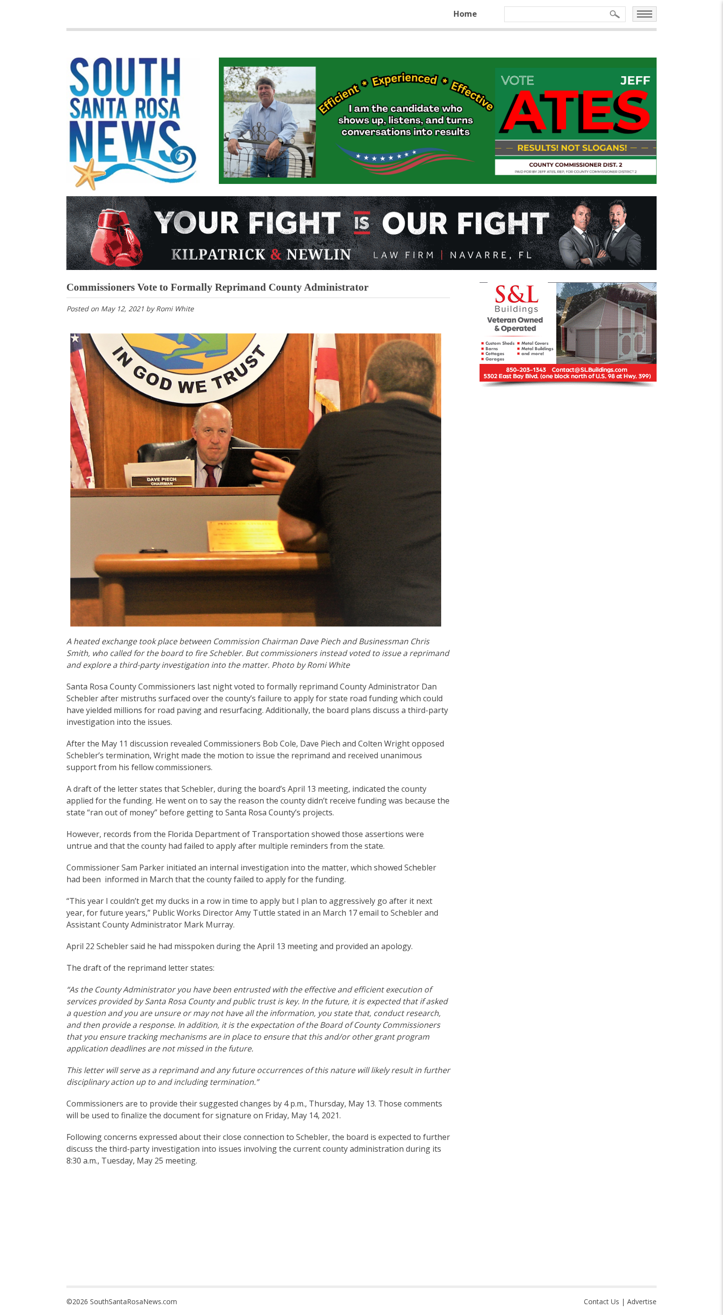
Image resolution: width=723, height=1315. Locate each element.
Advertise (642, 1301)
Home (465, 13)
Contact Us (601, 1301)
